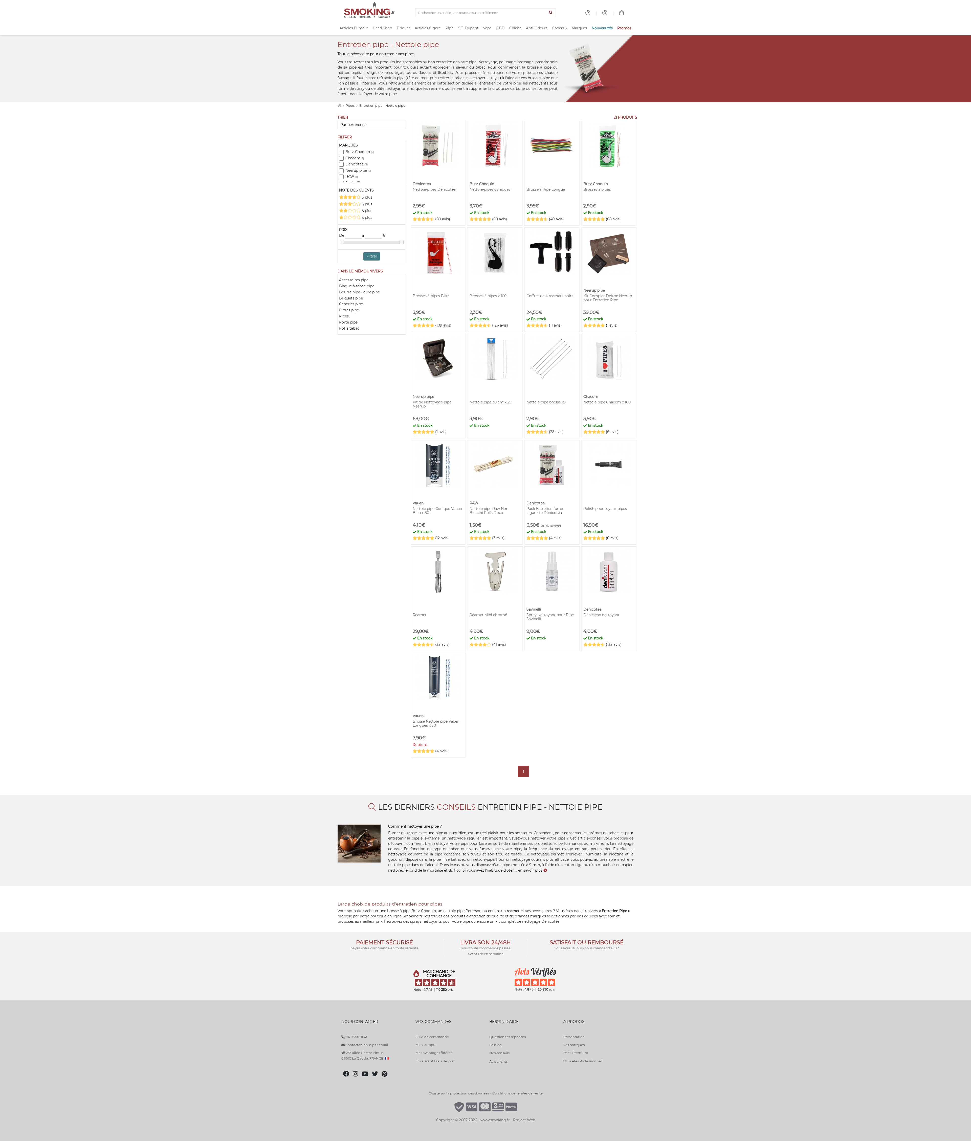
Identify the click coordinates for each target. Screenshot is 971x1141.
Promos (624, 28)
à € (373, 235)
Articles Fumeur (354, 28)
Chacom (354, 158)
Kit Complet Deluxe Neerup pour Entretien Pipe (607, 298)
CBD (500, 28)
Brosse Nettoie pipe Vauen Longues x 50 (436, 723)
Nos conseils (499, 1053)
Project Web (524, 1120)
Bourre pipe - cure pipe (359, 292)
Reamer (420, 615)
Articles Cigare (428, 28)
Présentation (574, 1037)
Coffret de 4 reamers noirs (549, 296)
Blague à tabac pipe (356, 286)
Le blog (495, 1045)
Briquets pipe (351, 298)
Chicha (515, 28)
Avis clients (498, 1061)
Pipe (449, 28)
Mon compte (425, 1045)
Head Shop (382, 28)
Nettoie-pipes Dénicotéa (434, 189)
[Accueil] (339, 105)
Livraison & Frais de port (435, 1061)
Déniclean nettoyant (601, 615)
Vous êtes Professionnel (582, 1061)
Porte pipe (348, 322)
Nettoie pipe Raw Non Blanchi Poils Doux (489, 510)
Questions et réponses (507, 1037)
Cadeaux (559, 28)
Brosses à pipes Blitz (431, 296)
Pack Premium (575, 1053)
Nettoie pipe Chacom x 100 (607, 402)
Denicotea (356, 164)
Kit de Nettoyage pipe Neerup (432, 404)
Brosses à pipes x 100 (488, 296)
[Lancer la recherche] (551, 13)
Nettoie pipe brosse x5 (546, 402)
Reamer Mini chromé (488, 615)
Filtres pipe (349, 310)
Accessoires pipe (353, 280)
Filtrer (371, 256)
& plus (366, 197)
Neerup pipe (358, 170)
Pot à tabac (349, 328)
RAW (351, 176)
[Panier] (621, 13)
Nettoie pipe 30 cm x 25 (490, 402)
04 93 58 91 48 (356, 1037)
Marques (579, 28)
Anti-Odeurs (536, 28)
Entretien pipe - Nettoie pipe (382, 105)
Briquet (403, 28)
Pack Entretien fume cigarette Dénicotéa (544, 510)
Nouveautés (602, 28)
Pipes (350, 105)
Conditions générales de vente (517, 1093)
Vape (487, 28)
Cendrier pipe (351, 304)
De (342, 235)
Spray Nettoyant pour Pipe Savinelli (550, 617)
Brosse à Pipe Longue (545, 189)
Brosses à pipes (597, 189)
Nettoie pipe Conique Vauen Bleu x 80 (437, 510)
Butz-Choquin (359, 151)
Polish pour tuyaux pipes (605, 508)
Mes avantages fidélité (434, 1053)
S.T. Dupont (468, 28)
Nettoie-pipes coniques (490, 189)
